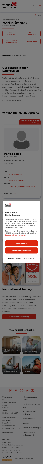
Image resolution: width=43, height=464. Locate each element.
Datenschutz (11, 258)
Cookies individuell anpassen (15, 235)
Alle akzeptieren (21, 243)
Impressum (18, 258)
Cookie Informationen (28, 258)
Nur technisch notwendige (21, 250)
